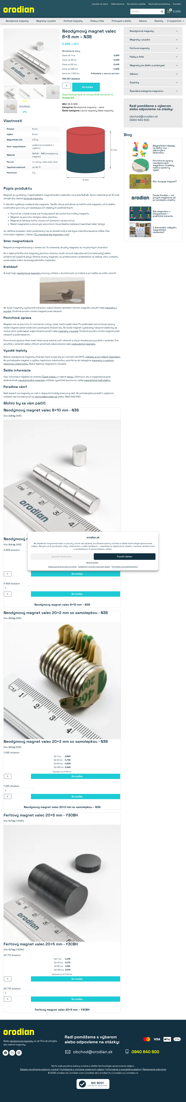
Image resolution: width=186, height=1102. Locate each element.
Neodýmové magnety (17, 20)
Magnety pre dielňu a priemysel (147, 65)
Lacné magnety (89, 110)
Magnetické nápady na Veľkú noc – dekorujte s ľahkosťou (164, 149)
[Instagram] (19, 1053)
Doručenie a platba (136, 4)
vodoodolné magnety (83, 343)
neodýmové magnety (29, 273)
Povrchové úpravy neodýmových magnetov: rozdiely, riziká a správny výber (164, 165)
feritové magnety (33, 198)
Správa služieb (92, 562)
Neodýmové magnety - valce (89, 107)
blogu (70, 376)
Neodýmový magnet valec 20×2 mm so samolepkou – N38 (62, 807)
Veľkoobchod (117, 4)
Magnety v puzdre (46, 20)
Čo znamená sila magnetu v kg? (51, 234)
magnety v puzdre (68, 331)
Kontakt (177, 4)
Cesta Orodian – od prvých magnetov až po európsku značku (164, 197)
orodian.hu (105, 1072)
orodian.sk (62, 1072)
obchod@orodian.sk (46, 396)
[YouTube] (12, 1053)
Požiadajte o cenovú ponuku (105, 73)
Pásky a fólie (97, 20)
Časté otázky (49, 376)
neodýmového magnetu (31, 380)
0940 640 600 (139, 120)
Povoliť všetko (124, 556)
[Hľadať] (162, 11)
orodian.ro (132, 1072)
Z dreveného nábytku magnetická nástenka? (165, 229)
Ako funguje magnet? (165, 181)
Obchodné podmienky (159, 4)
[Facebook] (5, 1053)
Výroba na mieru (100, 4)
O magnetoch (174, 20)
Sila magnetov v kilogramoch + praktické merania (163, 213)
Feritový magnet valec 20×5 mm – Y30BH (62, 1009)
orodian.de (92, 1072)
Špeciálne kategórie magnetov (146, 91)
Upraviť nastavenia (61, 556)
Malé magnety (105, 110)
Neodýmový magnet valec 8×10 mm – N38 (62, 604)
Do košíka (87, 87)
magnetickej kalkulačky (97, 380)
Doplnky (159, 20)
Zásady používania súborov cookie (62, 566)
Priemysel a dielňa (121, 20)
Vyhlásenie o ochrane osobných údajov (94, 566)
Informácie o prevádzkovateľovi (125, 566)
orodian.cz (119, 1072)
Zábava (143, 20)
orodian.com (77, 1072)
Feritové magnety (73, 20)
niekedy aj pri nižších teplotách (102, 356)
